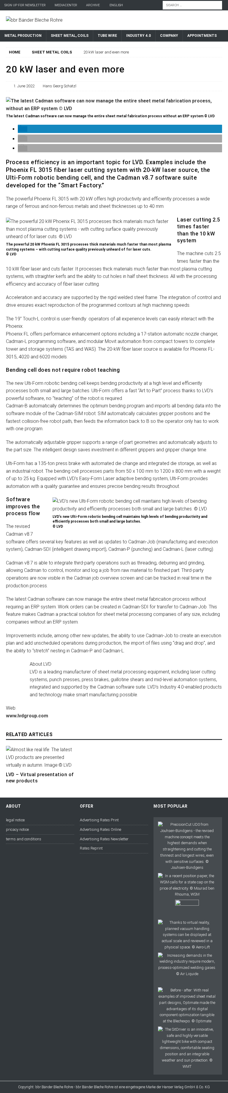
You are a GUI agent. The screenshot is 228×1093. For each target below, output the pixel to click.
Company (169, 36)
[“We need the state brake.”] (187, 885)
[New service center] (187, 909)
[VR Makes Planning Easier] (187, 935)
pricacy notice (17, 829)
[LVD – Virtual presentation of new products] (40, 757)
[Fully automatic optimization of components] (187, 1005)
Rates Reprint (91, 848)
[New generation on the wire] (187, 846)
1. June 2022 (23, 86)
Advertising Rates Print (99, 820)
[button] (22, 129)
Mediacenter (66, 5)
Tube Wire (107, 36)
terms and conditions (23, 839)
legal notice (15, 820)
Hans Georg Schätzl (59, 86)
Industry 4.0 (138, 36)
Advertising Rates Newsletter (104, 839)
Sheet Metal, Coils (69, 36)
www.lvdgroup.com (27, 716)
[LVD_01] (114, 108)
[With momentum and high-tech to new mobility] (187, 1048)
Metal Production (23, 36)
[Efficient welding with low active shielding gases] (187, 965)
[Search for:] (192, 5)
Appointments (202, 36)
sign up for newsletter (25, 5)
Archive (93, 5)
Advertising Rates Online (100, 829)
